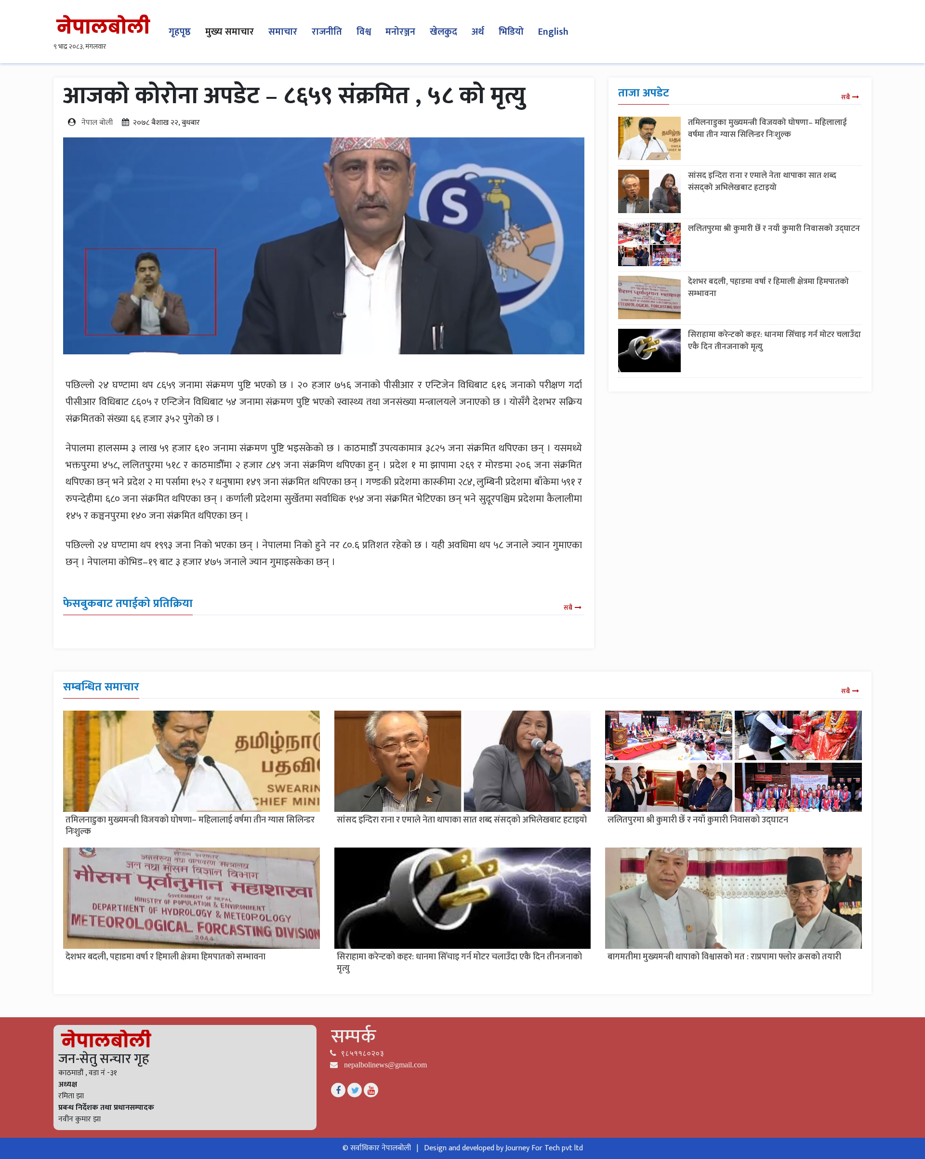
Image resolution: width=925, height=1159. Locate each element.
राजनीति (327, 32)
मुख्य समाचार (229, 32)
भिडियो (511, 32)
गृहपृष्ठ (180, 32)
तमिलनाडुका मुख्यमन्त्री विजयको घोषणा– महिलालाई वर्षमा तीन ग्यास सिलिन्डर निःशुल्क (767, 128)
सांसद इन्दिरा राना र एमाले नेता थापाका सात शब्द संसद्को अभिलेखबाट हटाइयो (762, 181)
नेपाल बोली (97, 122)
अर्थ (478, 32)
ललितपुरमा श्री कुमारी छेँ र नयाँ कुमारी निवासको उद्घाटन (774, 228)
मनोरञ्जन (400, 32)
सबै (568, 608)
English (553, 32)
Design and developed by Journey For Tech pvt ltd (503, 1148)
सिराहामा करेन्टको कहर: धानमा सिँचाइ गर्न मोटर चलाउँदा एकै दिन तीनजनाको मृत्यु (774, 340)
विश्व (364, 32)
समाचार (282, 32)
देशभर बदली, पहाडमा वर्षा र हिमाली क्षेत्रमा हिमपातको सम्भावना (768, 287)
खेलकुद (443, 32)
